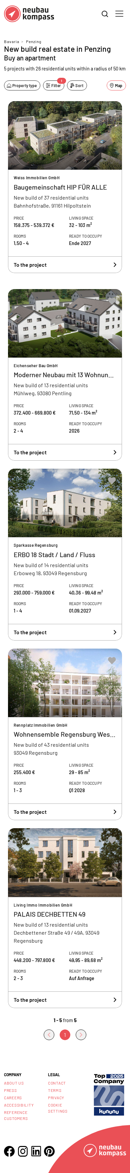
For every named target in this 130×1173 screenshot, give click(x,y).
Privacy (56, 1097)
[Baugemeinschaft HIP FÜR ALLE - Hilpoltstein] (65, 187)
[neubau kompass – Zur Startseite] (29, 13)
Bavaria (11, 41)
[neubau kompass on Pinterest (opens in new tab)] (49, 1151)
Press (10, 1090)
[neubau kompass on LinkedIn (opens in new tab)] (36, 1151)
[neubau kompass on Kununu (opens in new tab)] (109, 1094)
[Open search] (105, 14)
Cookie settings (58, 1108)
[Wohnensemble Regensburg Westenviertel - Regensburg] (65, 734)
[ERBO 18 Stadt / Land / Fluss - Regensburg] (65, 555)
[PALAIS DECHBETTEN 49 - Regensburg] (65, 918)
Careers (13, 1097)
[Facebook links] (9, 1151)
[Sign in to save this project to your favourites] (112, 113)
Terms (55, 1090)
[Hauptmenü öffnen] (119, 13)
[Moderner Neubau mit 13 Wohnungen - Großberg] (65, 375)
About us (14, 1083)
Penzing (33, 41)
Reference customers (16, 1115)
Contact (57, 1083)
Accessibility (19, 1105)
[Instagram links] (22, 1151)
